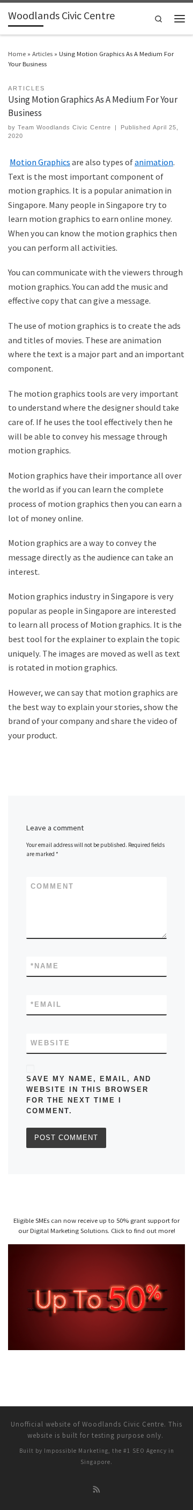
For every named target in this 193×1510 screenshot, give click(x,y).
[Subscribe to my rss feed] (96, 1490)
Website (50, 1043)
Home (17, 53)
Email (46, 1004)
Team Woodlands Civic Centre (64, 127)
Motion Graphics (40, 162)
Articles (42, 53)
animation (154, 162)
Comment (52, 886)
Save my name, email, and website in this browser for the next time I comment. (88, 1095)
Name (45, 966)
